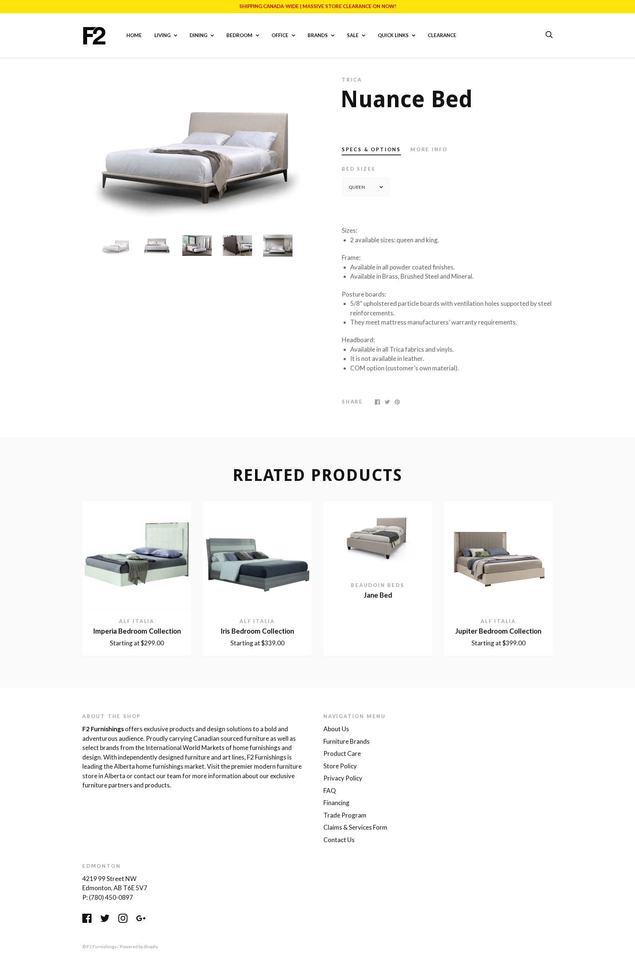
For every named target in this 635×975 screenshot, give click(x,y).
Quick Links (394, 35)
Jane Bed (378, 595)
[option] (197, 150)
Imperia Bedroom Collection (137, 631)
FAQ (329, 790)
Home (134, 35)
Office (281, 35)
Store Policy (340, 766)
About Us (336, 729)
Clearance (442, 35)
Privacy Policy (342, 778)
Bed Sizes (359, 169)
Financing (336, 803)
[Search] (549, 35)
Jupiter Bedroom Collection (498, 631)
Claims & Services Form (355, 827)
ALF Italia (136, 621)
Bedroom (240, 35)
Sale (353, 35)
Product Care (342, 753)
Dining (199, 35)
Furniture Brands (346, 741)
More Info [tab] (429, 149)
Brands (318, 35)
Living (163, 35)
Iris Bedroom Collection (257, 631)
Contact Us (339, 840)
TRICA (352, 80)
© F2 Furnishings (99, 946)
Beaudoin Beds (377, 585)
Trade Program (344, 815)
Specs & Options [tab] (371, 149)
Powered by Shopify (139, 946)
